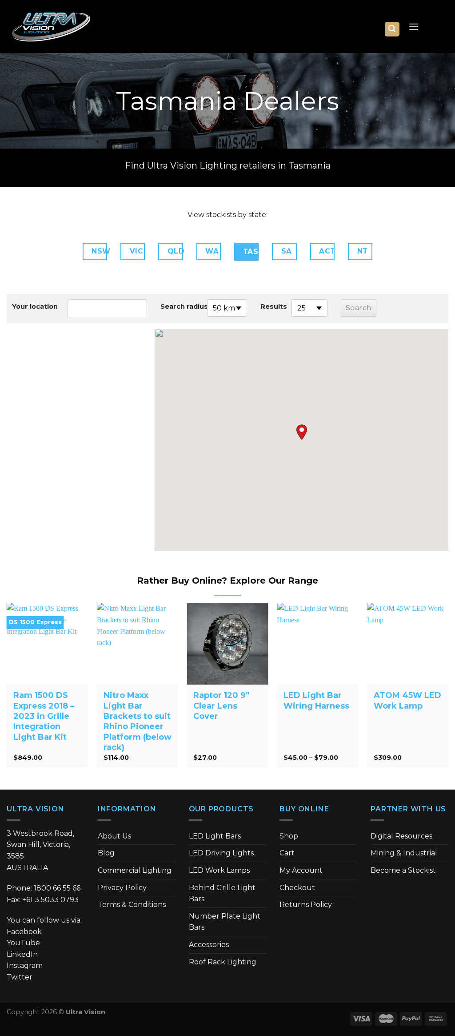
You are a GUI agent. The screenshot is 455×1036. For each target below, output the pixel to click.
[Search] (392, 29)
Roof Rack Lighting (222, 962)
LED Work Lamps (219, 870)
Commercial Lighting (135, 870)
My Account (301, 870)
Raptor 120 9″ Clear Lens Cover (221, 705)
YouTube (23, 943)
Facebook (24, 931)
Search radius (181, 306)
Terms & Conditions (132, 904)
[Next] (448, 688)
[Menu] (413, 26)
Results (273, 306)
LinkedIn (22, 954)
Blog (106, 853)
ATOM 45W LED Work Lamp (407, 700)
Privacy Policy (122, 887)
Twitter (19, 977)
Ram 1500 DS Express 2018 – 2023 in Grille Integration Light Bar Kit (43, 716)
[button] (302, 432)
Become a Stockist (403, 870)
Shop (288, 836)
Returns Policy (305, 904)
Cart (287, 853)
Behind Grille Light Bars (222, 893)
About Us (114, 836)
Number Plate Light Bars (224, 922)
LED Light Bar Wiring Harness (316, 700)
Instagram (25, 965)
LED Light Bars (215, 836)
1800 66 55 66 (57, 888)
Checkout (297, 887)
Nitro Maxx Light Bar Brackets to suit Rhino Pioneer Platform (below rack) (138, 721)
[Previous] (7, 688)
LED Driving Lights (221, 853)
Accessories (209, 944)
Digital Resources (401, 836)
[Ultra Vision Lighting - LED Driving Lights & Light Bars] (51, 27)
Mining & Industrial (404, 853)
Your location (33, 306)
